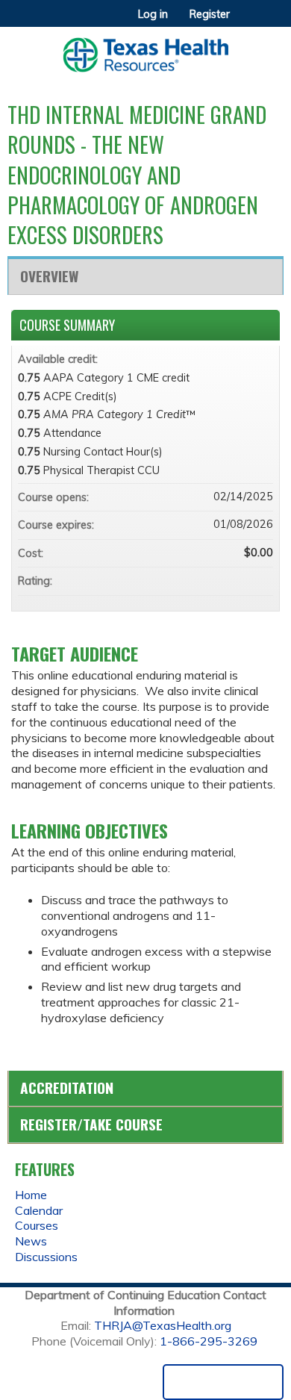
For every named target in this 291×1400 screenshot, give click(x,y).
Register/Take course (91, 1124)
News (31, 1240)
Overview (49, 276)
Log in (153, 14)
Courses (36, 1225)
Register (210, 14)
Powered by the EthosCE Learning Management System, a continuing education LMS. (223, 1382)
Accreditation (66, 1087)
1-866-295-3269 (208, 1341)
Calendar (39, 1210)
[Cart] (247, 21)
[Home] (145, 49)
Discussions (46, 1256)
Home (31, 1194)
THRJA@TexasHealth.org (162, 1325)
